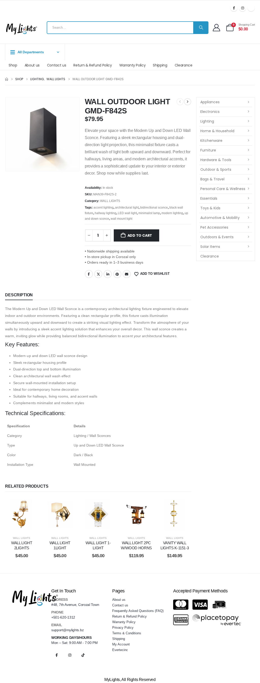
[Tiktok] (251, 7)
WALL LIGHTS (110, 201)
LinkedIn (108, 274)
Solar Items (210, 246)
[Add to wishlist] (9, 514)
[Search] (200, 27)
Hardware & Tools (215, 159)
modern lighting (172, 213)
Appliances (210, 102)
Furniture (208, 150)
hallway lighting (105, 213)
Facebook (89, 274)
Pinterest (117, 274)
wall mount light (121, 218)
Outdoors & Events (217, 237)
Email (127, 274)
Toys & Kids (210, 208)
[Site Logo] (21, 29)
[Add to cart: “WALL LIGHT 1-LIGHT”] (98, 514)
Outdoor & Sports (215, 169)
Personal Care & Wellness (222, 188)
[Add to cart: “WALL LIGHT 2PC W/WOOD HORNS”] (136, 514)
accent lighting (103, 207)
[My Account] (216, 27)
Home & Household (217, 130)
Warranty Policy (132, 65)
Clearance (183, 65)
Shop (13, 65)
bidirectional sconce (154, 207)
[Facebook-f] (56, 655)
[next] (187, 101)
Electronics (210, 111)
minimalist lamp (149, 213)
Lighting (207, 121)
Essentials (208, 198)
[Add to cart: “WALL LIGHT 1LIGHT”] (59, 514)
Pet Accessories (214, 227)
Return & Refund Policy (92, 65)
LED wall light (127, 213)
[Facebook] (233, 7)
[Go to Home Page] (6, 79)
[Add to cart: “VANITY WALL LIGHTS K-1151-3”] (174, 514)
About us (32, 65)
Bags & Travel (212, 179)
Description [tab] (19, 295)
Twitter (98, 274)
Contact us (56, 65)
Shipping (160, 65)
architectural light (127, 207)
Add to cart (139, 235)
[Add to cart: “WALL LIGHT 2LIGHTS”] (21, 514)
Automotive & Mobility (220, 217)
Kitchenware (211, 140)
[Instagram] (242, 7)
